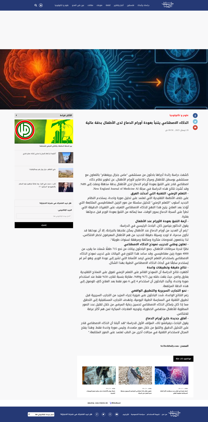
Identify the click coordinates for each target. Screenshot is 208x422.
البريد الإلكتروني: (65, 210)
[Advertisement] (104, 30)
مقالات (90, 5)
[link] (97, 414)
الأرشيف (126, 414)
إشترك (43, 225)
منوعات (99, 5)
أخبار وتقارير (119, 5)
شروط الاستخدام (153, 414)
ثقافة (108, 5)
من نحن (164, 414)
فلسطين (130, 5)
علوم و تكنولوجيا (62, 5)
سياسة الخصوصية (138, 414)
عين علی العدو (78, 5)
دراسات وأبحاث (143, 5)
